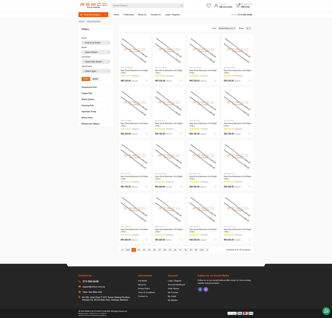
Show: (241, 28)
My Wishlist (173, 300)
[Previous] (122, 250)
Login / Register (172, 14)
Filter (86, 79)
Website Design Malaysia (98, 315)
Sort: (214, 28)
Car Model (142, 281)
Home (116, 14)
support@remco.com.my (93, 287)
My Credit (172, 296)
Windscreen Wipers (91, 124)
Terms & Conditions (146, 292)
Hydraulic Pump (89, 111)
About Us (142, 14)
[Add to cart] (146, 80)
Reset (95, 79)
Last (201, 250)
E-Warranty (128, 14)
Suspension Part (89, 87)
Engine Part (87, 93)
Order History (173, 288)
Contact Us (156, 14)
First (127, 250)
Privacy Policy (144, 288)
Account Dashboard (176, 284)
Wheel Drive (87, 118)
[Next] (207, 250)
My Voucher (173, 292)
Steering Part (88, 105)
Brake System (88, 99)
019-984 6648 (91, 281)
